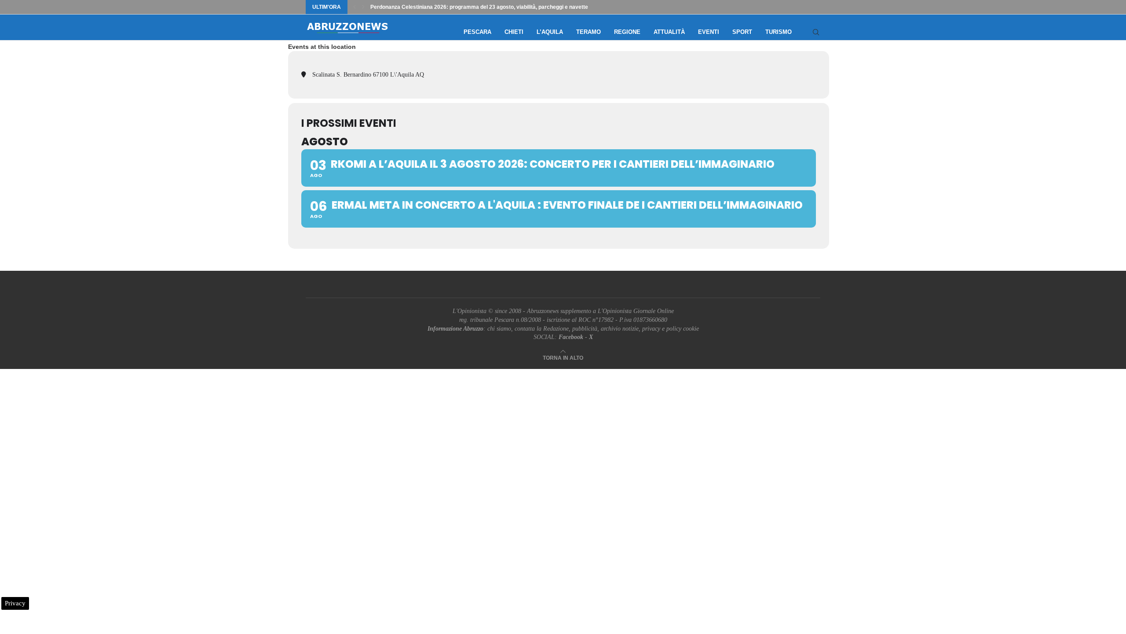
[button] (354, 7)
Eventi (708, 32)
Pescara (477, 32)
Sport (742, 32)
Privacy (15, 603)
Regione (627, 32)
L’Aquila (550, 32)
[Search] (816, 32)
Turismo (778, 32)
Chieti (514, 32)
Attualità (669, 32)
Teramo (588, 32)
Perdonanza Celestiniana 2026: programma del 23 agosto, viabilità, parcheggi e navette (479, 7)
